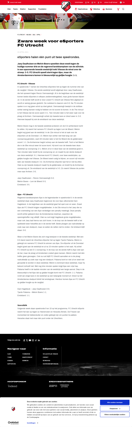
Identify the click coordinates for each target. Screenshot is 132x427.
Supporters (11, 364)
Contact (45, 357)
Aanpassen (114, 408)
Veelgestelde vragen (50, 354)
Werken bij (46, 360)
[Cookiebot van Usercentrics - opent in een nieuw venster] (13, 423)
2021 (34, 35)
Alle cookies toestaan (115, 402)
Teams (9, 357)
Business (25, 360)
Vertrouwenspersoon (50, 364)
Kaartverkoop (27, 357)
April (38, 35)
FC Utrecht (21, 35)
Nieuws (28, 35)
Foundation (26, 354)
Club (9, 354)
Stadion (10, 360)
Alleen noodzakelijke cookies (114, 414)
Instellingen (31, 423)
